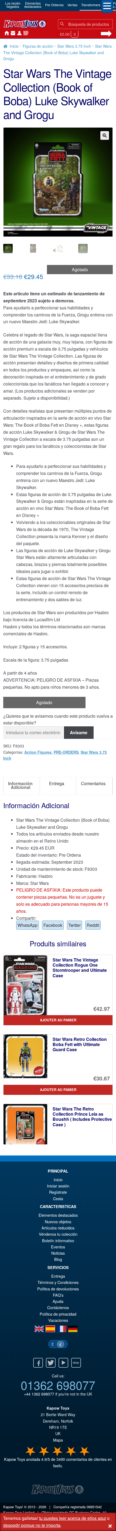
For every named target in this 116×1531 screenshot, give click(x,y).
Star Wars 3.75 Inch (74, 46)
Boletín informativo (58, 1240)
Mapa (58, 1440)
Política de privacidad (58, 1314)
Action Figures (38, 752)
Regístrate (58, 1192)
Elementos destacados (58, 1215)
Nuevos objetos (58, 1221)
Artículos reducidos (58, 1228)
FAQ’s (58, 1295)
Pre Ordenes (54, 4)
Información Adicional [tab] (20, 785)
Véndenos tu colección (58, 1234)
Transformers (90, 4)
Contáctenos (12, 33)
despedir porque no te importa (31, 1525)
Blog (58, 1259)
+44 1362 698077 (39, 1394)
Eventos (58, 1247)
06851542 (94, 1506)
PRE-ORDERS (66, 752)
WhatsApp (27, 925)
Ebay (76, 1363)
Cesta (58, 1198)
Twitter (74, 925)
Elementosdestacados (32, 5)
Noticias (25, 33)
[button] (104, 135)
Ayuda (58, 1301)
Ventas (72, 4)
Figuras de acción (38, 46)
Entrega (58, 1276)
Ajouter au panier (58, 1020)
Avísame (78, 732)
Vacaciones (58, 1320)
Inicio (5, 33)
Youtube (63, 1363)
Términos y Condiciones (58, 1282)
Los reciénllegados (13, 5)
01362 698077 (58, 1384)
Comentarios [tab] (93, 783)
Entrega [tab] (56, 783)
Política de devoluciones (58, 1289)
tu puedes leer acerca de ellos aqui (72, 1518)
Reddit (93, 925)
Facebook (52, 925)
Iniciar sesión (18, 33)
